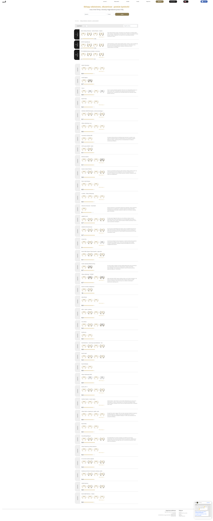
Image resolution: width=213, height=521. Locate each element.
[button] (185, 1)
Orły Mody (77, 20)
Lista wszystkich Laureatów (183, 513)
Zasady (137, 1)
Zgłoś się (159, 1)
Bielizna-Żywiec (85, 156)
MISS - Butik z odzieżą (87, 309)
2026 (85, 26)
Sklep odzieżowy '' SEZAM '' (88, 274)
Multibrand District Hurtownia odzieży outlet (92, 471)
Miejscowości (116, 1)
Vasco (83, 88)
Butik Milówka (85, 364)
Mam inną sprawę (198, 515)
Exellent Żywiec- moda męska (88, 399)
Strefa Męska (85, 77)
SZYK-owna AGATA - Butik (87, 146)
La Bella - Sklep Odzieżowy (88, 193)
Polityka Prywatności (182, 516)
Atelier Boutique (85, 65)
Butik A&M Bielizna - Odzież (88, 494)
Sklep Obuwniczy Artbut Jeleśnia (89, 446)
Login (205, 1)
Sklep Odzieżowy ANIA (87, 374)
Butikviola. (84, 332)
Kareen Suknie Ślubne (87, 169)
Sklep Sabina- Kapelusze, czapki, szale (90, 411)
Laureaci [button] (104, 1)
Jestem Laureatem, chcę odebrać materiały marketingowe (200, 512)
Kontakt (127, 1)
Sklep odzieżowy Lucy (87, 123)
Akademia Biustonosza (87, 227)
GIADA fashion (85, 483)
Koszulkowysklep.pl (86, 436)
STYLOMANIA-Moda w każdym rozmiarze (90, 51)
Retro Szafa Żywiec (86, 181)
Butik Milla (84, 423)
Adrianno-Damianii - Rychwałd (89, 205)
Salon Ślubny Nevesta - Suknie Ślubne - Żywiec (92, 30)
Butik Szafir (84, 353)
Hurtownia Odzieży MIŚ (87, 135)
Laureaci (180, 512)
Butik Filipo (84, 98)
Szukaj (122, 14)
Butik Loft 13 (84, 386)
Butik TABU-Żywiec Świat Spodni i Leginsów (92, 251)
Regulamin (148, 1)
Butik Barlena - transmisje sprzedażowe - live (92, 342)
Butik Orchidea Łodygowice (88, 286)
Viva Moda (84, 321)
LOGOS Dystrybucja (85, 42)
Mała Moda (84, 297)
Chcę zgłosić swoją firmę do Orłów (201, 514)
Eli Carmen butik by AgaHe (88, 458)
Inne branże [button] (172, 1)
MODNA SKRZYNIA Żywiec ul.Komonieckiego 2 (92, 111)
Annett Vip (84, 239)
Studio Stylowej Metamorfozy (88, 263)
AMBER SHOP (85, 216)
